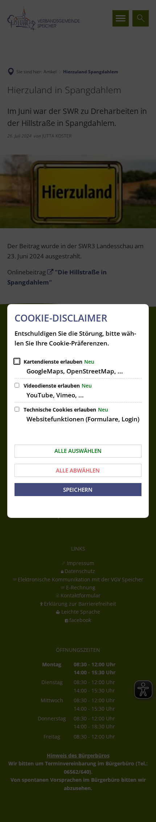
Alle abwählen (78, 470)
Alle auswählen (78, 450)
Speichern (78, 489)
